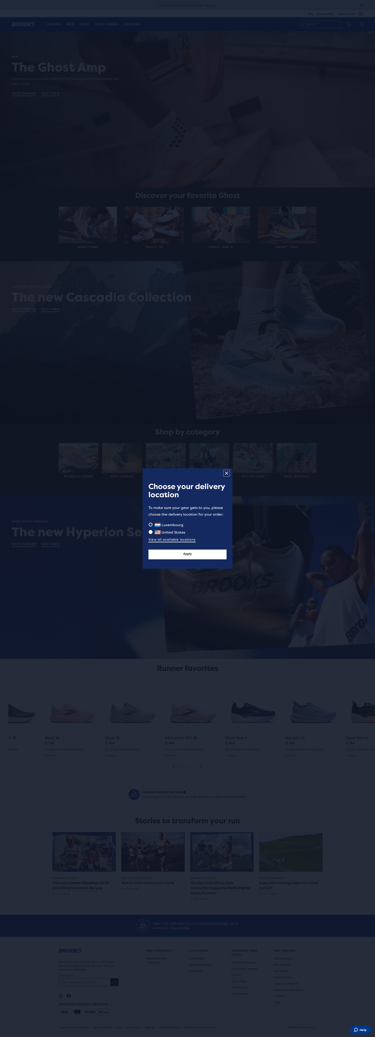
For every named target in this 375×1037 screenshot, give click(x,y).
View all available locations (172, 539)
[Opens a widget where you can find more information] (360, 1030)
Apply (187, 554)
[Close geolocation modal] (226, 473)
